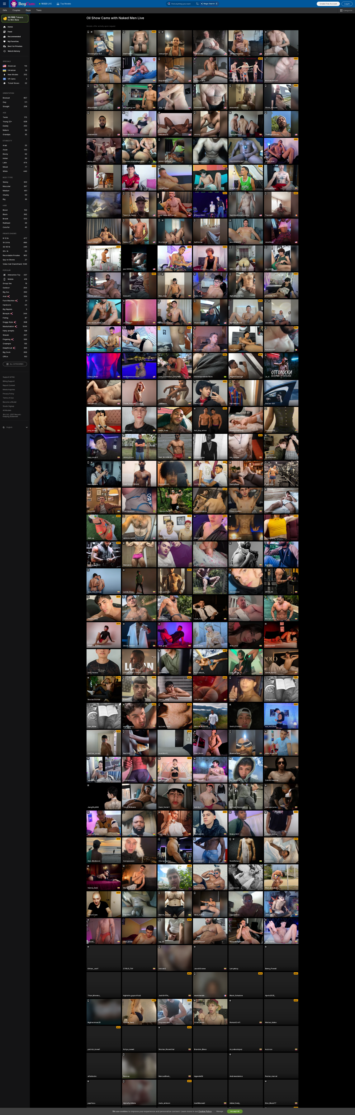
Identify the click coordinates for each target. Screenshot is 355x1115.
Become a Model (9, 402)
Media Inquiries (9, 390)
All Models (7, 410)
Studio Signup (8, 406)
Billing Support (9, 381)
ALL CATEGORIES (16, 364)
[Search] (197, 4)
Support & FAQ (9, 377)
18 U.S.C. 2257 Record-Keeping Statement (12, 415)
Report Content (9, 385)
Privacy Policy (8, 394)
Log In (347, 4)
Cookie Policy (204, 1111)
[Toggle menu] (4, 3)
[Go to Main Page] (23, 3)
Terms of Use (8, 398)
